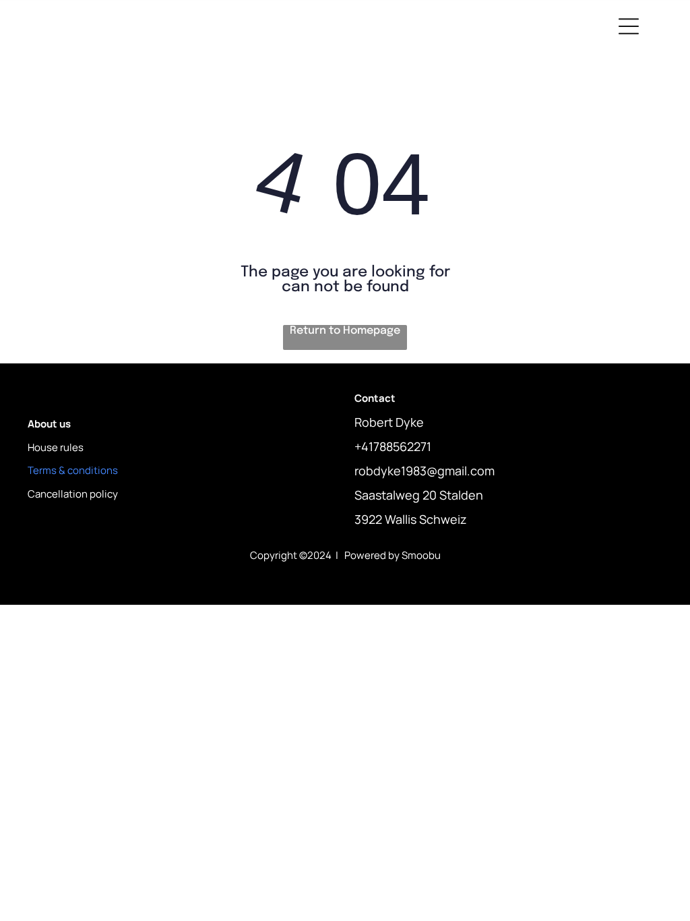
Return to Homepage (345, 330)
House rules (56, 447)
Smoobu (421, 555)
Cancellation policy (73, 494)
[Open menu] (629, 26)
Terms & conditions (73, 470)
